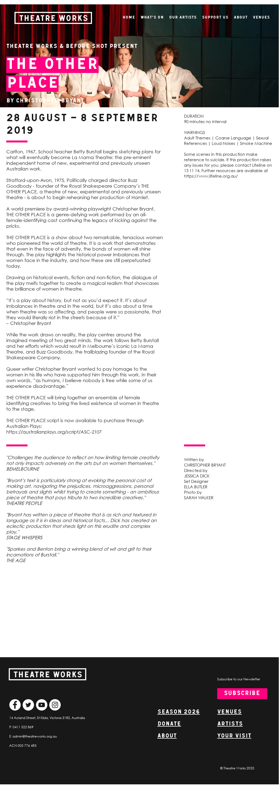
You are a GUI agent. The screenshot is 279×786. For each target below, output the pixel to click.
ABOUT (167, 736)
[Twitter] (28, 705)
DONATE (169, 724)
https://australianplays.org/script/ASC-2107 (54, 432)
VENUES (229, 712)
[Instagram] (55, 705)
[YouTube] (41, 705)
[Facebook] (15, 705)
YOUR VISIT (234, 736)
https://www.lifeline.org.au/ (211, 176)
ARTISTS (230, 724)
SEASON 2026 (178, 712)
